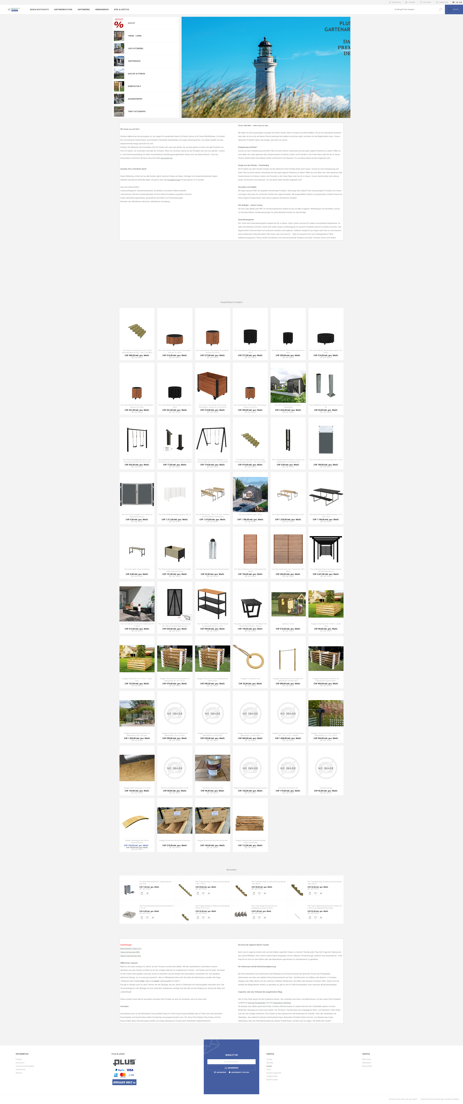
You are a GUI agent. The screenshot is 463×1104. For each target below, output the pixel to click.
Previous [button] (185, 115)
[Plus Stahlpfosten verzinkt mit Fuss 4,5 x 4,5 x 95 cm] (326, 389)
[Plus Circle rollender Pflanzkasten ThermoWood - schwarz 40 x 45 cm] (250, 389)
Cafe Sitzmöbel (136, 48)
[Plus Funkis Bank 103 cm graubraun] (137, 553)
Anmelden (412, 2)
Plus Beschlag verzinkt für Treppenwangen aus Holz (155, 883)
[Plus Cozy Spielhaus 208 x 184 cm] (250, 498)
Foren (268, 1069)
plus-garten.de (166, 158)
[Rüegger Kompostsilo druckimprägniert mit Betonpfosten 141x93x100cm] (212, 717)
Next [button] (346, 115)
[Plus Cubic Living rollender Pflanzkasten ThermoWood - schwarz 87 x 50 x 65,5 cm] (212, 389)
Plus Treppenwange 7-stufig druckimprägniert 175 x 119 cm (212, 883)
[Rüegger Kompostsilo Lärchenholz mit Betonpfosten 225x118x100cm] (137, 717)
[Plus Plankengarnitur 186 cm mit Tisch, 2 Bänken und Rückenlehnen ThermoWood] (212, 498)
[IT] (460, 2)
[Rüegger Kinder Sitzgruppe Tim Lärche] (137, 770)
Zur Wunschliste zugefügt (144, 337)
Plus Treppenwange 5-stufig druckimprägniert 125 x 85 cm (269, 883)
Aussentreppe (135, 99)
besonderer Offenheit (282, 1003)
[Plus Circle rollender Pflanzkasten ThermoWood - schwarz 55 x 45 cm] (137, 389)
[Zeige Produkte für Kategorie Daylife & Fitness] (119, 73)
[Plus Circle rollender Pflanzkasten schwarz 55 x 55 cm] (250, 334)
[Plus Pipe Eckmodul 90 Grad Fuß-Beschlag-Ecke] (212, 553)
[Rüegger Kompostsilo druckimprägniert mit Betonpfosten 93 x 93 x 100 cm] (174, 662)
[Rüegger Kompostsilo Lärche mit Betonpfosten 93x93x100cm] (212, 662)
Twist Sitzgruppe (137, 111)
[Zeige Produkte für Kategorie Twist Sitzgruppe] (119, 111)
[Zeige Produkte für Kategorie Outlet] (119, 23)
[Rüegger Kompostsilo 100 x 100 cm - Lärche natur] (326, 608)
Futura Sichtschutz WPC (130, 952)
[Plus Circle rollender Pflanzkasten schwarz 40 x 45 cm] (288, 334)
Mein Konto (366, 1059)
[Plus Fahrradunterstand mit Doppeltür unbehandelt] (288, 389)
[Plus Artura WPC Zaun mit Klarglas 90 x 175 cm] (326, 443)
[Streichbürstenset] (326, 770)
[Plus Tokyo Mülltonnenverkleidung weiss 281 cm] (174, 498)
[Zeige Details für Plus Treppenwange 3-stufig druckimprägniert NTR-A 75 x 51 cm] (185, 914)
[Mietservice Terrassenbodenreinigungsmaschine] (250, 770)
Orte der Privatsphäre (256, 1003)
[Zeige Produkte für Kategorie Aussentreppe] (119, 99)
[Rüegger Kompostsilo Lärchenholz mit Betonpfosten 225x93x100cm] (326, 662)
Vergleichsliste (443, 2)
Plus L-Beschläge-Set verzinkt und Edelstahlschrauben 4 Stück (264, 907)
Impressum (20, 1063)
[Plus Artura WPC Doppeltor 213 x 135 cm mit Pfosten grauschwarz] (137, 498)
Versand (148, 889)
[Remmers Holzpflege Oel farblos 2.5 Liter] (174, 770)
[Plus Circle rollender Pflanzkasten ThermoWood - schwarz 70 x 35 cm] (174, 334)
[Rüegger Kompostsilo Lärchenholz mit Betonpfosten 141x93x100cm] (250, 717)
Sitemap (19, 1073)
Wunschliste (367, 1066)
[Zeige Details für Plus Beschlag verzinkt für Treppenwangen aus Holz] (129, 889)
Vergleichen (149, 337)
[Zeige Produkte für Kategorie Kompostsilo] (119, 86)
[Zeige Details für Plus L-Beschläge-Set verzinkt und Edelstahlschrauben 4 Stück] (241, 914)
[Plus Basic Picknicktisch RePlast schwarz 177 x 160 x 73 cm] (326, 498)
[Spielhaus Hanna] (288, 608)
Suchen (440, 9)
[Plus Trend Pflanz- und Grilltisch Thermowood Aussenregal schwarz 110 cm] (212, 608)
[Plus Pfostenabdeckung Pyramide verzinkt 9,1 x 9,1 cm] (129, 914)
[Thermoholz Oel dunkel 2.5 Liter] (212, 770)
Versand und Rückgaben (25, 1066)
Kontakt (19, 1059)
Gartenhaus (134, 61)
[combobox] (414, 9)
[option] (266, 67)
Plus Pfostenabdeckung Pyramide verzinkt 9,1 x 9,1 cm (156, 907)
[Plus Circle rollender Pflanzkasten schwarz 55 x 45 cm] (174, 389)
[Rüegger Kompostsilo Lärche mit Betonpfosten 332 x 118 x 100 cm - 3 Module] (288, 717)
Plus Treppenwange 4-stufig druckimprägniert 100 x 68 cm (324, 883)
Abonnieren (221, 1072)
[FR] (457, 2)
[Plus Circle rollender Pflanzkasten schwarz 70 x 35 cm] (326, 334)
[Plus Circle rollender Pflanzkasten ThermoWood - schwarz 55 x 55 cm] (212, 334)
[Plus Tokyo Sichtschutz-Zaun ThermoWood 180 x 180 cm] (288, 553)
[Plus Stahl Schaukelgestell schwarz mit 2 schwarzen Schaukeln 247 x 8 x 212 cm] (137, 443)
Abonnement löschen (240, 1072)
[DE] (453, 2)
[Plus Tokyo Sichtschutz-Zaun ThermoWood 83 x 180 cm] (250, 553)
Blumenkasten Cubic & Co (130, 948)
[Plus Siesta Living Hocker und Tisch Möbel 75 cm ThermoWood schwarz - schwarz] (250, 608)
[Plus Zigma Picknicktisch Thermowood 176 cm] (288, 498)
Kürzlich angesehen (273, 1073)
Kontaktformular (173, 180)
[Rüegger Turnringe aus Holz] (250, 662)
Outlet (131, 23)
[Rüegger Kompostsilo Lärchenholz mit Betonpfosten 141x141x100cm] (174, 717)
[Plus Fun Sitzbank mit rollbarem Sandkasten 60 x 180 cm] (137, 608)
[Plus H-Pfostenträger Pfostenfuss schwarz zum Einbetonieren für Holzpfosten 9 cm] (288, 443)
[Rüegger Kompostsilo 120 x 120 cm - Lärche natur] (137, 662)
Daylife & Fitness (136, 74)
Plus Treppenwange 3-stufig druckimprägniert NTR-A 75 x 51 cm (212, 907)
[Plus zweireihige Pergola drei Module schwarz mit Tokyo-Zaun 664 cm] (326, 553)
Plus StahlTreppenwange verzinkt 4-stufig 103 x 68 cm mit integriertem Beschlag (324, 907)
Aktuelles (269, 1063)
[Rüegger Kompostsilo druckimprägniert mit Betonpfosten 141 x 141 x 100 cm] (326, 717)
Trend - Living (135, 36)
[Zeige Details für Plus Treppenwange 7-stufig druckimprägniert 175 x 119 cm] (185, 889)
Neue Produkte (272, 1080)
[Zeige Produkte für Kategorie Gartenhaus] (119, 61)
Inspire (269, 1066)
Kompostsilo (134, 86)
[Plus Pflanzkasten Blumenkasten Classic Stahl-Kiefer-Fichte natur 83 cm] (174, 553)
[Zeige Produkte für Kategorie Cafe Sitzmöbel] (119, 48)
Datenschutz (20, 1069)
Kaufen (131, 337)
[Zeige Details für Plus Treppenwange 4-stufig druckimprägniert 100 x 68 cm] (297, 889)
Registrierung (396, 2)
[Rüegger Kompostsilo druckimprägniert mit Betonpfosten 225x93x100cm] (288, 662)
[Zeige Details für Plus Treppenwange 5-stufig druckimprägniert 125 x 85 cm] (241, 889)
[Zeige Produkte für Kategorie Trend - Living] (119, 36)
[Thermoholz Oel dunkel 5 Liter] (288, 770)
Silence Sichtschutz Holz (130, 956)
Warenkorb (366, 1063)
